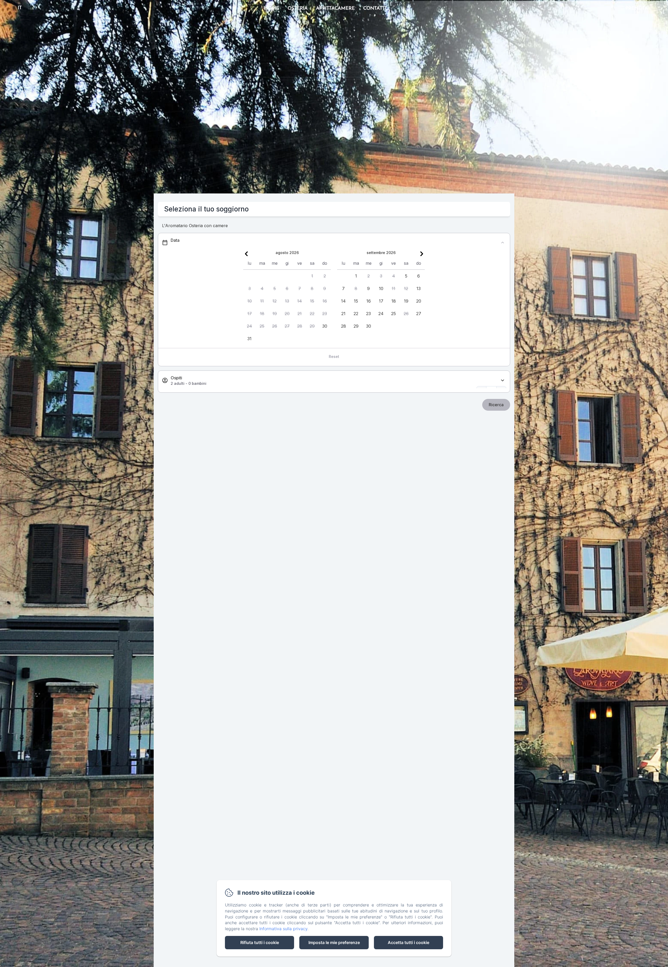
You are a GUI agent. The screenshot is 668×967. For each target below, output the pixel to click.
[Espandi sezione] (502, 380)
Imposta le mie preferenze (334, 942)
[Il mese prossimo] (422, 254)
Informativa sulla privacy (283, 928)
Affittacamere (335, 8)
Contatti (374, 8)
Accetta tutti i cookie (408, 942)
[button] (312, 276)
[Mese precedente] (246, 254)
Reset (334, 356)
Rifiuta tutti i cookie (259, 942)
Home (271, 8)
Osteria (298, 8)
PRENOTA (636, 8)
